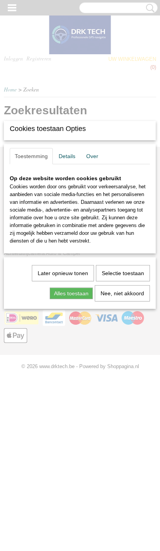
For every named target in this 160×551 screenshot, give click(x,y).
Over (92, 156)
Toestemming (31, 156)
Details (67, 156)
